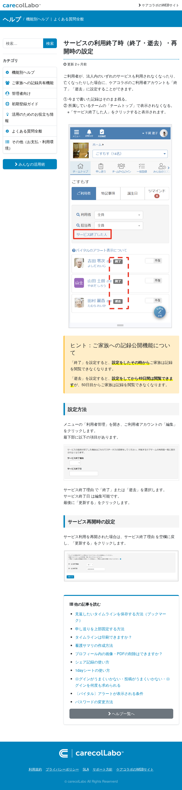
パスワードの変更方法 (94, 701)
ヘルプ (12, 18)
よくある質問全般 (69, 19)
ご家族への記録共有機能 (33, 82)
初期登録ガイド (25, 103)
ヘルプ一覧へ (123, 713)
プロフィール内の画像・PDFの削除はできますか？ (119, 653)
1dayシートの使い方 (92, 670)
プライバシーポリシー (62, 769)
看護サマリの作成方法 (94, 645)
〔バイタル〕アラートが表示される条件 (109, 693)
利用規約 (35, 769)
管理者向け (21, 93)
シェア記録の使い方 (92, 662)
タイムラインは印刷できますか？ (103, 637)
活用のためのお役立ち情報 (29, 117)
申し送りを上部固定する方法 (99, 628)
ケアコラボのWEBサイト (160, 5)
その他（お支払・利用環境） (29, 145)
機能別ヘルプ (37, 19)
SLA (86, 769)
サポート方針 (103, 769)
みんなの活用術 (31, 164)
